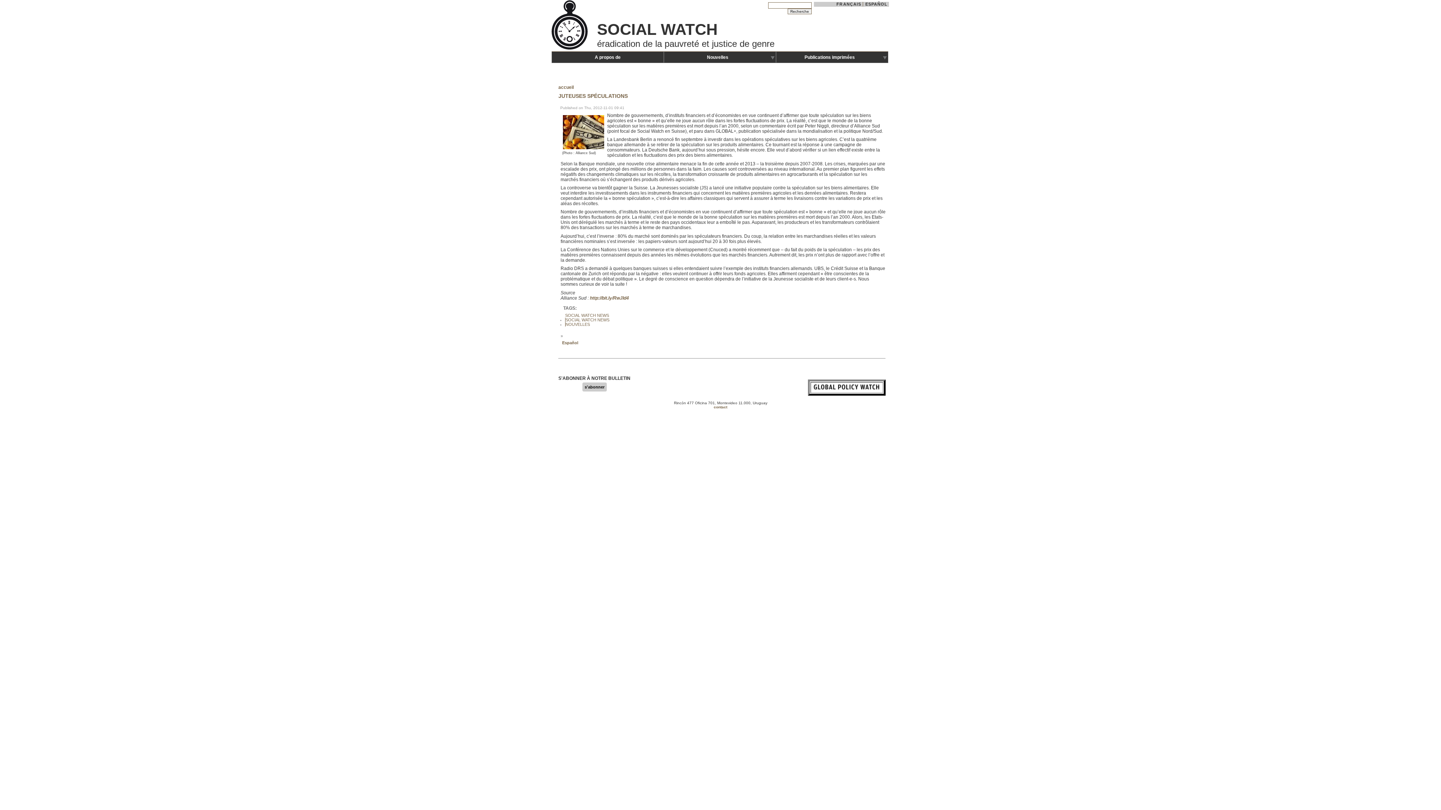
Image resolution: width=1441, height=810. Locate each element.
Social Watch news (587, 320)
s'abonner (595, 387)
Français (848, 4)
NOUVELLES (578, 324)
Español (876, 4)
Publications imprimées (830, 57)
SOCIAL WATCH (657, 29)
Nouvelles (717, 57)
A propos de (608, 57)
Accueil (566, 87)
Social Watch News (587, 315)
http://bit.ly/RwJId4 (609, 298)
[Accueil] (570, 48)
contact (720, 407)
